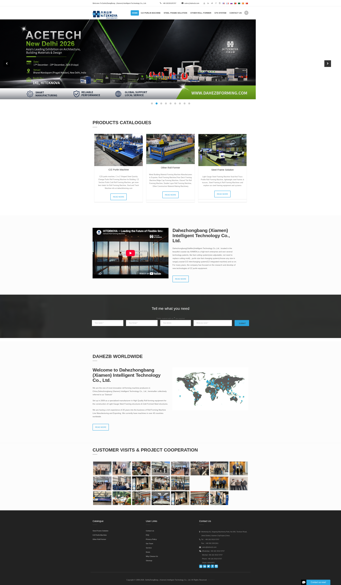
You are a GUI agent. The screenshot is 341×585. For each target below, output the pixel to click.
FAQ (147, 535)
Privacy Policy (151, 539)
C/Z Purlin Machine (118, 169)
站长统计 (211, 580)
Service (149, 548)
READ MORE (118, 197)
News (148, 552)
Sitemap (149, 561)
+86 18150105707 (169, 3)
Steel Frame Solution (222, 169)
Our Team (149, 544)
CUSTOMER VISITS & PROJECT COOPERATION (145, 449)
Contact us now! (318, 582)
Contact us (150, 531)
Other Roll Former (170, 167)
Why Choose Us (152, 556)
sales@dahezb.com (191, 3)
